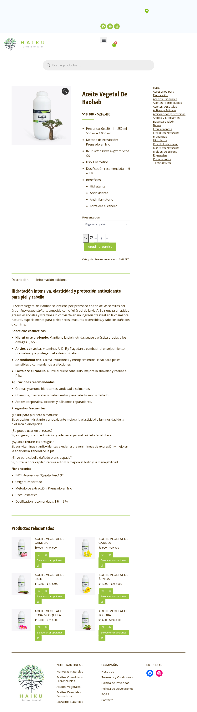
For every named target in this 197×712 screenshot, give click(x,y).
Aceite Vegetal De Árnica (113, 577)
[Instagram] (117, 26)
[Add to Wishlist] (86, 238)
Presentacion (91, 217)
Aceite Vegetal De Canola (113, 541)
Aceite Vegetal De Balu (49, 577)
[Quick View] (45, 554)
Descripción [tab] (20, 280)
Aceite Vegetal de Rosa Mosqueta (49, 613)
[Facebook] (103, 26)
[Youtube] (110, 26)
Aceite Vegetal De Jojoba (113, 613)
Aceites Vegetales (105, 259)
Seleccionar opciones (50, 560)
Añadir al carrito (100, 246)
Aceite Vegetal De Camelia (49, 541)
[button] (103, 40)
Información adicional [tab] (51, 280)
